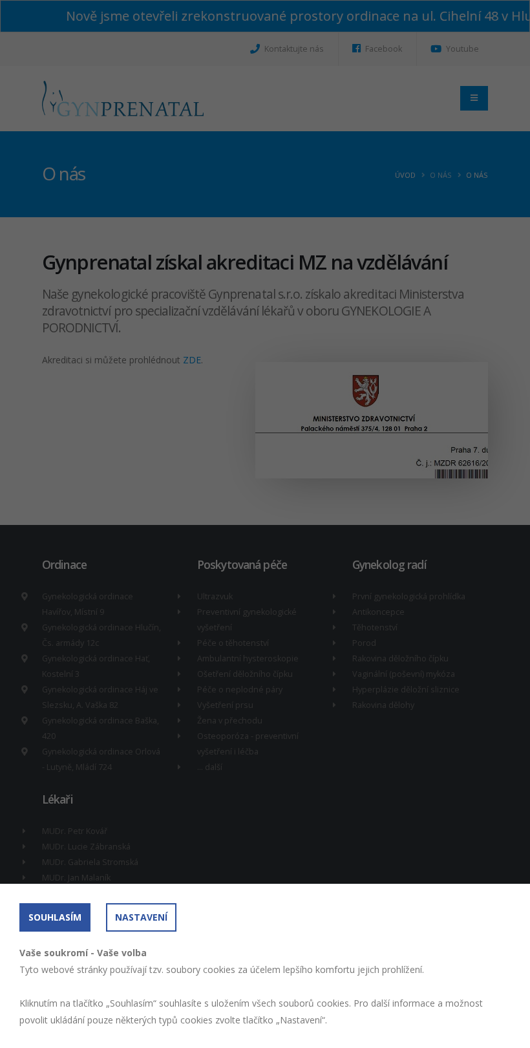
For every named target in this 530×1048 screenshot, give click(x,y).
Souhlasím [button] (54, 917)
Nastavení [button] (141, 917)
